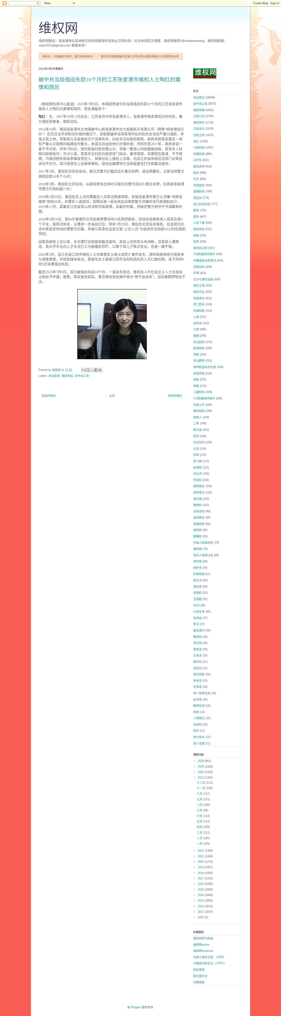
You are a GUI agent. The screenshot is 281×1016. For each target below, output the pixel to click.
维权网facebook (203, 950)
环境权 (197, 480)
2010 (201, 917)
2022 (201, 850)
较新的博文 (49, 395)
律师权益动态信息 (204, 367)
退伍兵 (197, 668)
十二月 (201, 782)
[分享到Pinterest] (100, 370)
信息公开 (199, 404)
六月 (200, 816)
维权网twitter (201, 944)
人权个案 (199, 222)
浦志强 (197, 586)
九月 (200, 799)
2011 (201, 911)
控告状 (197, 323)
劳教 (196, 354)
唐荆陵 (197, 548)
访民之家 (199, 135)
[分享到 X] (92, 370)
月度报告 (199, 185)
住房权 (197, 724)
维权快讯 (199, 122)
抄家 (196, 454)
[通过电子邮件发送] (83, 370)
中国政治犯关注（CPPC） (210, 963)
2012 (201, 906)
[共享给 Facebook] (96, 370)
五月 (200, 821)
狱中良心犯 (82, 375)
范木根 (197, 643)
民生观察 (199, 969)
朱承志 (197, 680)
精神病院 (199, 410)
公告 (196, 448)
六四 (196, 329)
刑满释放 (199, 310)
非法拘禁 (199, 342)
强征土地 (199, 285)
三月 (200, 832)
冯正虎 (197, 473)
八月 (200, 804)
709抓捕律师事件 (204, 254)
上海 (196, 316)
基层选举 (199, 166)
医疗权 (197, 661)
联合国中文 (200, 976)
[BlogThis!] (87, 370)
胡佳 (196, 712)
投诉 (196, 172)
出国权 (197, 592)
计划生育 (199, 611)
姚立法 (197, 580)
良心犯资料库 (201, 204)
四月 (200, 827)
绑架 (196, 379)
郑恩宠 (197, 649)
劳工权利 (199, 304)
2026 (201, 760)
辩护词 (197, 567)
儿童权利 (199, 392)
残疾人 (197, 417)
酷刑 (196, 210)
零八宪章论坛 (201, 693)
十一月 (201, 788)
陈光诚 (197, 429)
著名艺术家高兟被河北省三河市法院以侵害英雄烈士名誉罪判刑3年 (140, 56)
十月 (200, 793)
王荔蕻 (197, 599)
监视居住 (199, 517)
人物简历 (199, 718)
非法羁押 (199, 360)
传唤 (196, 235)
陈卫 (196, 624)
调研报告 (199, 486)
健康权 (197, 536)
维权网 (58, 28)
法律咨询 (199, 511)
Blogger (136, 1007)
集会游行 (199, 630)
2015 (201, 889)
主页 (112, 395)
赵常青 (197, 699)
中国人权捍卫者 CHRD (208, 957)
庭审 (196, 216)
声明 (196, 273)
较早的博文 (175, 395)
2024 (201, 772)
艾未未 (197, 655)
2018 (201, 873)
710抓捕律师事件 (204, 398)
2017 (201, 878)
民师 (196, 436)
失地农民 (199, 373)
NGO (196, 605)
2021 (201, 856)
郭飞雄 (197, 461)
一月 (200, 843)
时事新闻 (199, 574)
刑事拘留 (199, 153)
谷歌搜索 (199, 982)
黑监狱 (197, 197)
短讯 (196, 730)
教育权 (197, 636)
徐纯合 (197, 618)
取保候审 (199, 348)
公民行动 (199, 116)
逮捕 (196, 335)
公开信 (197, 160)
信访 (196, 178)
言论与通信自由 (203, 279)
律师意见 (199, 492)
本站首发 (54, 375)
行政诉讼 (199, 128)
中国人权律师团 (203, 542)
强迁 (196, 141)
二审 (196, 423)
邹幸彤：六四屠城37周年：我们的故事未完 (67, 56)
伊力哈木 (199, 737)
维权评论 (199, 291)
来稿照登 (199, 523)
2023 (201, 777)
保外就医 (199, 674)
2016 (201, 884)
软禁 (196, 241)
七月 (200, 810)
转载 (196, 385)
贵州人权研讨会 (203, 555)
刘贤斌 (197, 686)
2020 (201, 861)
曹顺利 (197, 505)
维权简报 (199, 110)
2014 (201, 895)
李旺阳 (197, 561)
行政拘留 (199, 147)
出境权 (197, 467)
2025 (201, 766)
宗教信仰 (199, 266)
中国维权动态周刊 (204, 260)
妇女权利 (199, 442)
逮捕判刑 (199, 191)
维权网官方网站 (203, 938)
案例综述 (199, 705)
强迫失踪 (67, 375)
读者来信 (199, 298)
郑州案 (197, 498)
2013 (201, 900)
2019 (201, 867)
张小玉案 (199, 743)
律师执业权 (200, 248)
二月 (200, 838)
